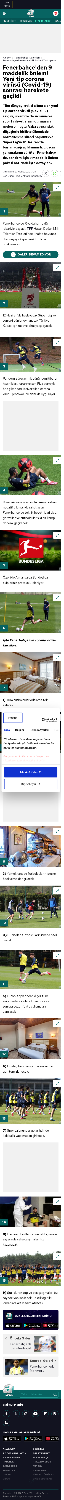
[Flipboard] (45, 1413)
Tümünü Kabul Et (31, 772)
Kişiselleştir (28, 783)
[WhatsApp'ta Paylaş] (54, 173)
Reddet (12, 717)
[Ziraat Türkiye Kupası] (55, 13)
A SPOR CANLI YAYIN (14, 1453)
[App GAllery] (51, 1325)
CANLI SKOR (10, 1466)
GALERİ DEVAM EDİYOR (34, 254)
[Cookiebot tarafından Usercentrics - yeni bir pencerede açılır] (43, 720)
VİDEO (6, 1478)
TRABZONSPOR (42, 1461)
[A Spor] (30, 13)
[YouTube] (35, 1413)
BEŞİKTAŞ (38, 1449)
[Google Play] (32, 1325)
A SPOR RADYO (11, 1457)
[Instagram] (25, 1413)
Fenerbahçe (43, 21)
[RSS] (6, 1422)
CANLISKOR (6, 4)
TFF (30, 229)
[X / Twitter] (16, 1413)
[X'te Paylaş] (45, 173)
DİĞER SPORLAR (42, 1478)
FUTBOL (37, 1466)
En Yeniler (10, 21)
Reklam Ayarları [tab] (39, 729)
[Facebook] (6, 1413)
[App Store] (13, 1325)
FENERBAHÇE (41, 1457)
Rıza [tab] (7, 729)
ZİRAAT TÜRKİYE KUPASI (46, 1474)
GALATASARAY (41, 1453)
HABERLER (9, 1461)
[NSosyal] (54, 1413)
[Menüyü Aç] (4, 13)
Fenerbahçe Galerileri (27, 57)
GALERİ (7, 1474)
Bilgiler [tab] (19, 729)
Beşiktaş (26, 21)
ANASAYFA (9, 1449)
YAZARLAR (9, 1470)
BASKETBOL (40, 1470)
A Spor (7, 57)
